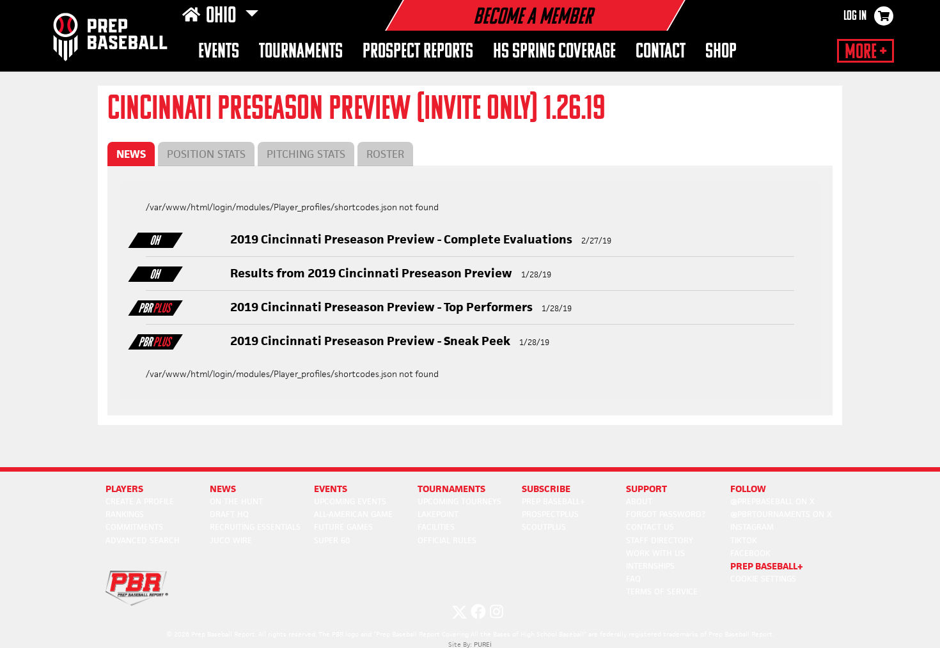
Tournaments (301, 52)
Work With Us (655, 553)
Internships (650, 565)
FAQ (633, 578)
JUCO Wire (231, 540)
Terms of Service (662, 591)
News (223, 488)
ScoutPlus (544, 526)
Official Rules (447, 540)
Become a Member (532, 17)
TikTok (743, 540)
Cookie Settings (763, 578)
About (639, 501)
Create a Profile (140, 501)
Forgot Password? (665, 514)
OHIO (223, 16)
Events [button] (218, 52)
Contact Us (650, 526)
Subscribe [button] (546, 488)
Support (646, 488)
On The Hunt (236, 501)
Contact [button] (660, 52)
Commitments (134, 526)
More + (865, 52)
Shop (721, 52)
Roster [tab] (385, 154)
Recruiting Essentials (255, 526)
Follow (748, 488)
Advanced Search (143, 540)
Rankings (125, 514)
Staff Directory (659, 540)
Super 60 (332, 540)
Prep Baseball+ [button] (766, 566)
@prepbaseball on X (772, 501)
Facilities (436, 526)
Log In (854, 16)
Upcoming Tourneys (459, 501)
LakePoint (438, 514)
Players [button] (124, 488)
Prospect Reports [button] (418, 52)
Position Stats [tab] (206, 154)
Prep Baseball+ (553, 501)
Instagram (752, 526)
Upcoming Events (350, 501)
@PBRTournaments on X (781, 514)
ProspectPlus (550, 514)
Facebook (750, 553)
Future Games (343, 526)
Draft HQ (229, 514)
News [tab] (131, 154)
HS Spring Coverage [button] (554, 52)
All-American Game (353, 514)
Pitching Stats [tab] (306, 154)
